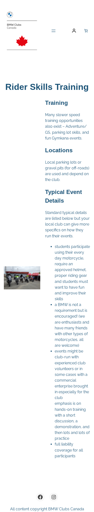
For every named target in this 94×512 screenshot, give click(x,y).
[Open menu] (53, 31)
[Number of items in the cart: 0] (86, 31)
